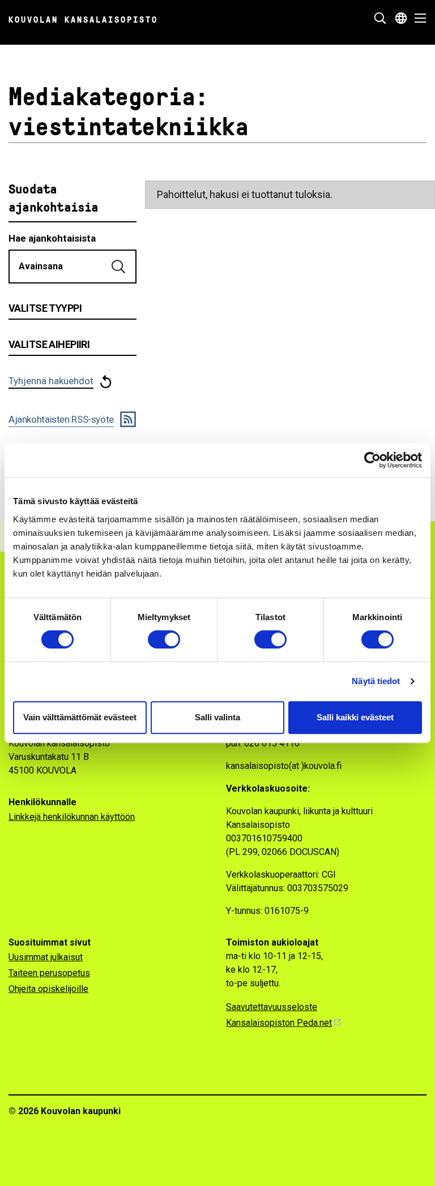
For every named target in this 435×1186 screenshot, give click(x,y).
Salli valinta (217, 717)
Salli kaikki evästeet (355, 717)
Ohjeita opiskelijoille (48, 988)
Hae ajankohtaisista (52, 238)
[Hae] (119, 266)
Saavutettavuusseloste (271, 1007)
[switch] (164, 639)
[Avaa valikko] (417, 18)
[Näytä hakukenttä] (380, 18)
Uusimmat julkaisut (45, 957)
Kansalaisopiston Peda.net (279, 1022)
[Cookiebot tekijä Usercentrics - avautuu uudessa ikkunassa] (372, 460)
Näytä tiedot (376, 681)
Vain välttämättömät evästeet (80, 717)
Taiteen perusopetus (49, 973)
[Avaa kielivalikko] (401, 18)
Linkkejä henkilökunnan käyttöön (71, 816)
